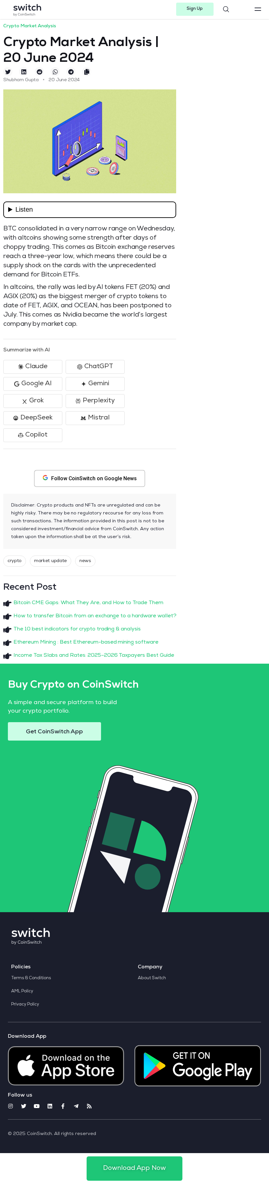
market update (50, 561)
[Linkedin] (49, 1106)
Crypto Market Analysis (29, 26)
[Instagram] (10, 1106)
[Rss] (89, 1106)
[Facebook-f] (63, 1106)
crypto (15, 561)
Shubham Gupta (21, 80)
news (85, 561)
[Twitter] (23, 1106)
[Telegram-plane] (76, 1106)
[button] (195, 9)
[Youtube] (36, 1106)
